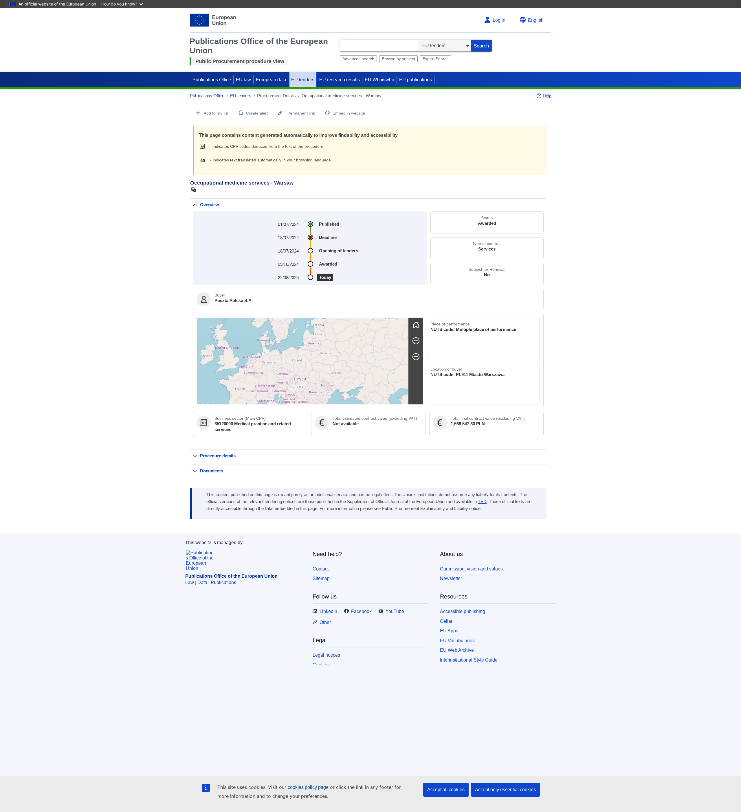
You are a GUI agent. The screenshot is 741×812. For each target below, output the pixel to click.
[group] (302, 361)
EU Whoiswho (379, 79)
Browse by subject (398, 58)
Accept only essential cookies (505, 789)
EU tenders (302, 79)
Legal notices (326, 655)
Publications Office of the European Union (231, 576)
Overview (209, 204)
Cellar (446, 621)
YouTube (395, 611)
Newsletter (451, 578)
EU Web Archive (457, 650)
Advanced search (358, 58)
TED (482, 501)
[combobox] (379, 45)
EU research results (339, 79)
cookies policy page (308, 787)
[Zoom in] (416, 341)
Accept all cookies (446, 789)
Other (325, 622)
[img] (204, 146)
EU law (243, 79)
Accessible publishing (462, 611)
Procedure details (218, 455)
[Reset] (416, 325)
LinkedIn (328, 611)
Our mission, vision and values (471, 568)
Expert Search (436, 58)
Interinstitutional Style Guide (469, 660)
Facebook (361, 611)
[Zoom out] (416, 356)
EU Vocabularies (457, 640)
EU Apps (449, 630)
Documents (211, 470)
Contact (321, 568)
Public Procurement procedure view (239, 61)
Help (547, 95)
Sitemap (321, 578)
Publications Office (211, 79)
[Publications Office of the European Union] (213, 20)
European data (271, 79)
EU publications (415, 79)
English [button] (536, 20)
